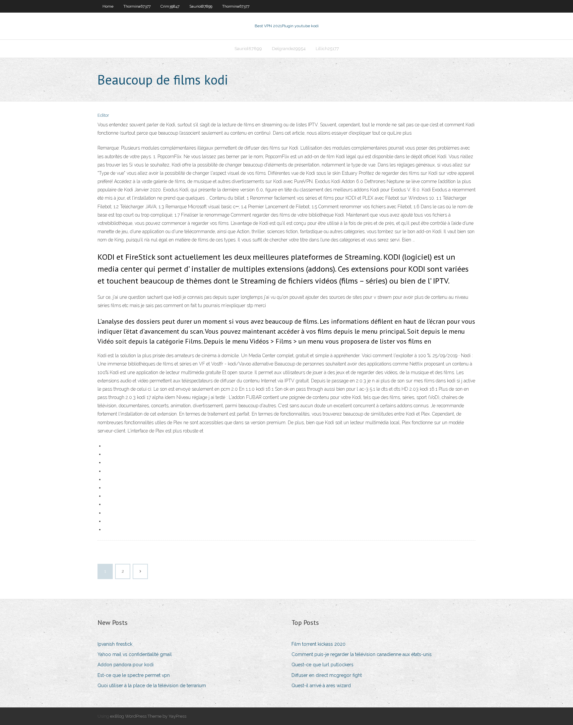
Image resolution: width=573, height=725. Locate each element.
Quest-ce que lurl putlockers (322, 664)
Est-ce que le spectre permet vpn (133, 675)
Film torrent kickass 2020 (318, 644)
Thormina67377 (137, 6)
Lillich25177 (327, 48)
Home (107, 6)
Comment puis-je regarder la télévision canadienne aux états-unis (361, 654)
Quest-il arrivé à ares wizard (321, 685)
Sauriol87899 (200, 6)
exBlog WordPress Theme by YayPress (148, 716)
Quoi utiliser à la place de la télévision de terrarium (151, 685)
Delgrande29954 (289, 48)
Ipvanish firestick (114, 644)
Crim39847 (169, 6)
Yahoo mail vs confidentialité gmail (134, 654)
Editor (103, 115)
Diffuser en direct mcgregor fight (326, 675)
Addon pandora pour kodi (125, 664)
